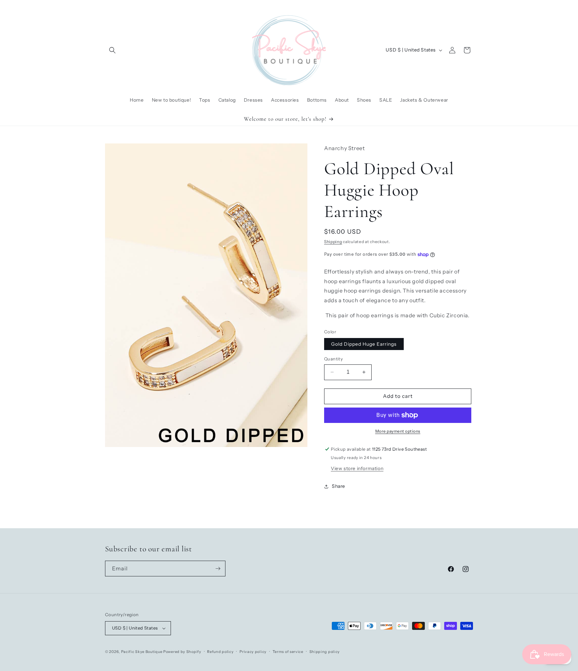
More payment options (397, 431)
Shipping (333, 241)
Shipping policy (324, 651)
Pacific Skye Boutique (142, 651)
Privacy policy (253, 651)
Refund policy (220, 651)
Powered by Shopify (182, 651)
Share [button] (338, 486)
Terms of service (288, 651)
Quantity (333, 358)
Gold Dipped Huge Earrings (364, 344)
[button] (112, 50)
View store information (357, 468)
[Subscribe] (217, 568)
